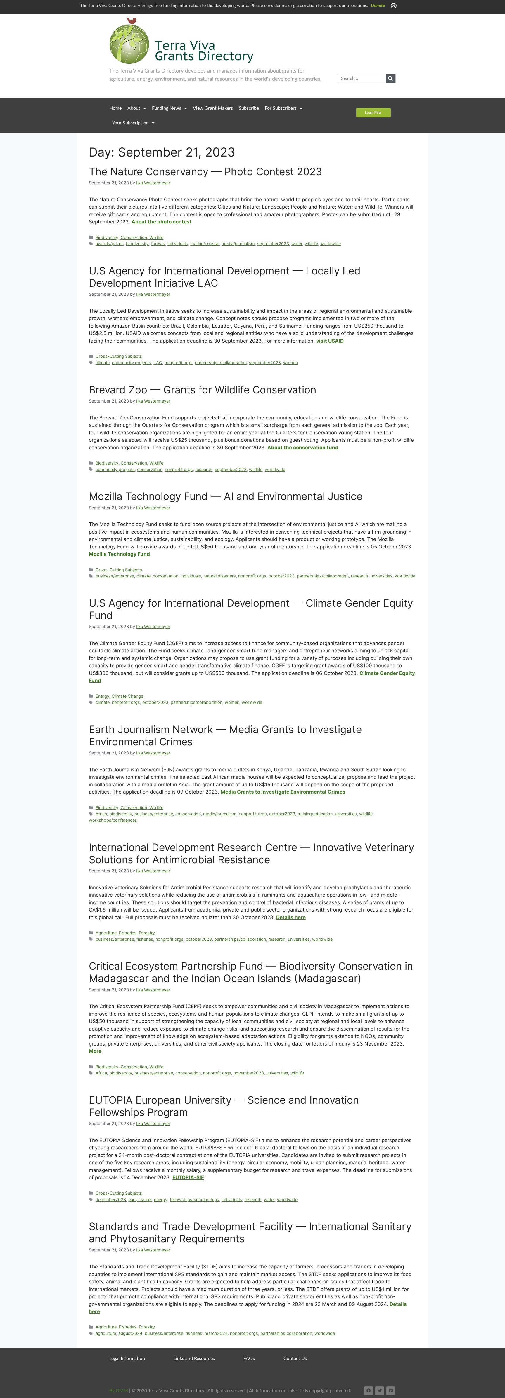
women (290, 362)
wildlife (311, 243)
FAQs (249, 1358)
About (133, 108)
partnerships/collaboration (221, 362)
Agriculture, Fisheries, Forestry (125, 932)
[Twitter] (379, 1390)
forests (158, 243)
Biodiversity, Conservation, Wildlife (129, 237)
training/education (315, 813)
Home (115, 108)
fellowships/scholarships (194, 1199)
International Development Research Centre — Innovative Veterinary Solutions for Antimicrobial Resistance (251, 853)
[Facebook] (368, 1390)
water (296, 243)
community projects (131, 362)
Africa (101, 813)
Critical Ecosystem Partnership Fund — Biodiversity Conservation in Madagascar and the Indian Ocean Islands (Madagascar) (251, 972)
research (203, 469)
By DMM (118, 1390)
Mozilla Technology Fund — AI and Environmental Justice (225, 496)
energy (160, 1199)
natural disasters (219, 575)
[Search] (390, 78)
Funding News (166, 108)
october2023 (282, 575)
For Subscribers (281, 108)
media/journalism (238, 243)
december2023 (111, 1199)
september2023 (273, 243)
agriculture (106, 1333)
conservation (149, 469)
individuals (177, 243)
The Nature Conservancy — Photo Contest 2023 (205, 171)
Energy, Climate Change (119, 696)
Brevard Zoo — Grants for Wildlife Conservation (202, 390)
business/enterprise (115, 575)
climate (103, 362)
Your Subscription (130, 123)
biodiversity (137, 243)
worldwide (330, 243)
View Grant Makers (213, 108)
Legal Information (127, 1358)
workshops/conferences (113, 820)
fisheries (144, 939)
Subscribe (249, 108)
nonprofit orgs (179, 362)
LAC (157, 362)
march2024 (216, 1333)
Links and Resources (194, 1358)
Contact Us (295, 1358)
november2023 (249, 1072)
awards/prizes (110, 243)
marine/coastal (204, 243)
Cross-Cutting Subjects (119, 356)
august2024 (130, 1333)
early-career (140, 1199)
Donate (378, 6)
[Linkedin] (390, 1390)
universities (381, 575)
